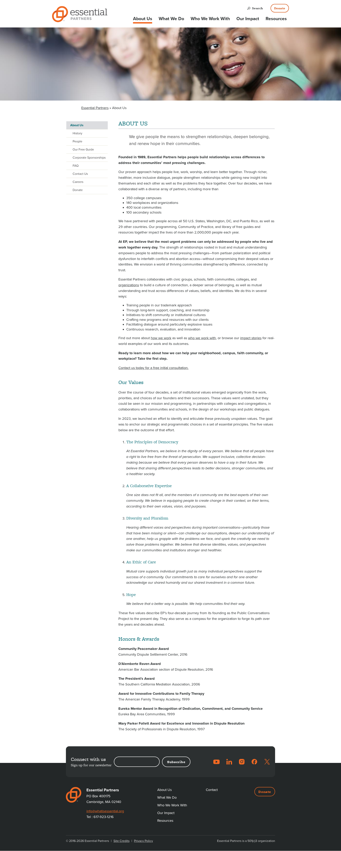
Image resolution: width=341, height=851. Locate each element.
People (77, 141)
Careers (78, 182)
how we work (161, 338)
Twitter (267, 761)
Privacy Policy (143, 841)
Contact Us (80, 174)
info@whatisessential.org (105, 811)
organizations (128, 285)
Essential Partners (95, 108)
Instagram (242, 761)
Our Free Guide (83, 150)
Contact (212, 790)
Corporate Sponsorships (89, 158)
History (77, 133)
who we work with (202, 338)
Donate (279, 8)
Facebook (254, 761)
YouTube (216, 761)
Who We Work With (210, 19)
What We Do (171, 19)
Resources (276, 19)
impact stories (250, 338)
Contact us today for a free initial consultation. (153, 368)
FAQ (76, 166)
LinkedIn (229, 761)
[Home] (79, 15)
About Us (142, 19)
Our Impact (247, 19)
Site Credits (121, 841)
